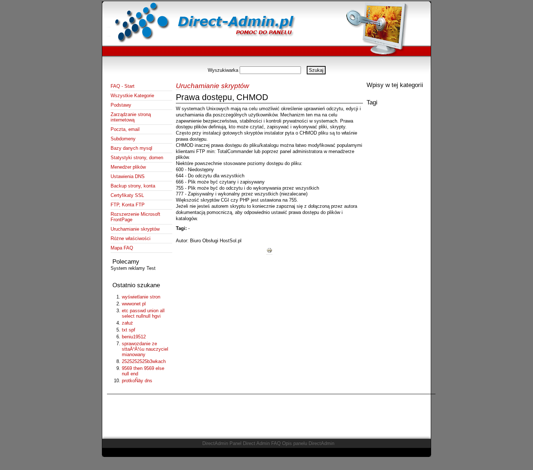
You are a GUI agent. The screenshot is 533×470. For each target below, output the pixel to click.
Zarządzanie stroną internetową (131, 117)
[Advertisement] (266, 63)
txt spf (128, 330)
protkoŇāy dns (137, 380)
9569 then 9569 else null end (143, 371)
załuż (127, 323)
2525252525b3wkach (144, 361)
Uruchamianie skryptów (135, 229)
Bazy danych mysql (131, 148)
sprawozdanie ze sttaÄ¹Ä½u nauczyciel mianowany (145, 349)
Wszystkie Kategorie (132, 95)
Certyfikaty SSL (127, 195)
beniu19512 (134, 336)
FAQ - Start (123, 86)
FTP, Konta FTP (128, 204)
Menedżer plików (128, 167)
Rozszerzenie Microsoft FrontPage (135, 216)
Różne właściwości (130, 238)
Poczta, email (125, 129)
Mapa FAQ (122, 248)
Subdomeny (123, 138)
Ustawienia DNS (128, 176)
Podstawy (121, 105)
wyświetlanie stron (141, 297)
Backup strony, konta (133, 186)
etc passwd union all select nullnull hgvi (143, 313)
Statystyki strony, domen (137, 157)
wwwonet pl (134, 303)
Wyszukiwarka (223, 70)
